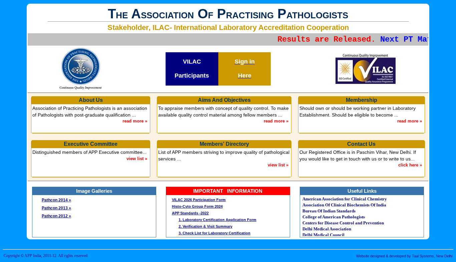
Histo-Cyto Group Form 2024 (197, 206)
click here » (410, 164)
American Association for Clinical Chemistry (344, 198)
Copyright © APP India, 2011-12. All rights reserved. (46, 255)
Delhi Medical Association (326, 228)
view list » (137, 158)
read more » (135, 121)
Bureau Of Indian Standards (329, 210)
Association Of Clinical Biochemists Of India (344, 204)
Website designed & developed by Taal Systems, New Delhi (404, 256)
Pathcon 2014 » (56, 200)
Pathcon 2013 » (56, 208)
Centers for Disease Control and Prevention (343, 222)
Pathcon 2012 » (56, 216)
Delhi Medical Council (323, 234)
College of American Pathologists (333, 216)
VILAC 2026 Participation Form (199, 200)
